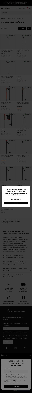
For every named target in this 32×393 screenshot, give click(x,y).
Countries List (16, 199)
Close (16, 203)
